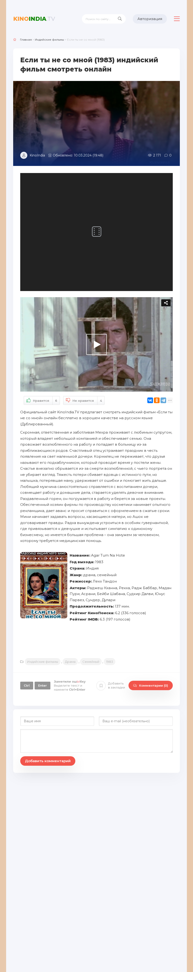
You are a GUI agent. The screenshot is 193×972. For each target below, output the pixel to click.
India (34, 18)
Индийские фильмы (42, 661)
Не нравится (87, 400)
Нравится (45, 400)
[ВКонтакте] (150, 400)
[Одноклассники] (157, 400)
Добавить (116, 685)
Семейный (90, 661)
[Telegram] (163, 400)
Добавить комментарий (48, 761)
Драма (70, 661)
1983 (109, 661)
